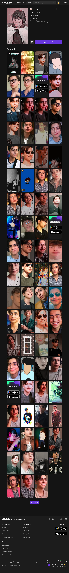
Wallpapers (5, 545)
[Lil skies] (41, 274)
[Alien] (55, 392)
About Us (5, 527)
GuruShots (26, 530)
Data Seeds (26, 537)
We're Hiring (5, 530)
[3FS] (55, 251)
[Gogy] (55, 62)
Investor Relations (7, 537)
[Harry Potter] (55, 416)
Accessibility (43, 561)
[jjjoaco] (13, 62)
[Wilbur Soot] (27, 62)
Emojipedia (26, 527)
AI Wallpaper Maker (8, 555)
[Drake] (41, 439)
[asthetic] (13, 298)
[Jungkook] (41, 368)
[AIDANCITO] (13, 345)
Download (50, 42)
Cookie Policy (19, 561)
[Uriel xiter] (13, 439)
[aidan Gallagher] (41, 62)
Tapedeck (26, 534)
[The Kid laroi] (27, 416)
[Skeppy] (27, 368)
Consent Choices (26, 561)
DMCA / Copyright (34, 561)
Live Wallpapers (7, 551)
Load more (34, 502)
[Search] (54, 3)
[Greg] (27, 227)
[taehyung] (13, 180)
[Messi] (55, 157)
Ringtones (5, 548)
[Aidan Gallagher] (41, 180)
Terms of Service (4, 561)
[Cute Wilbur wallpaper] (27, 345)
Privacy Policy (12, 561)
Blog (3, 534)
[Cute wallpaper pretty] (13, 227)
